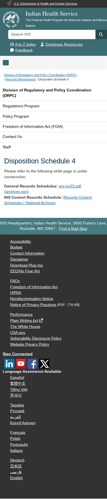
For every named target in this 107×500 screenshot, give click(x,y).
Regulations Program (21, 106)
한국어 (16, 395)
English (16, 478)
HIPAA (15, 293)
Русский (17, 411)
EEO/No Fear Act (25, 271)
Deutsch (17, 460)
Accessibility (20, 241)
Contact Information (27, 253)
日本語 (16, 466)
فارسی (16, 472)
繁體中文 (18, 383)
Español (17, 377)
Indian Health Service (52, 13)
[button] (101, 34)
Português (19, 445)
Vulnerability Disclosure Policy (35, 338)
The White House (25, 327)
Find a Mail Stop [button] (73, 229)
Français (17, 432)
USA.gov (17, 333)
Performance (21, 315)
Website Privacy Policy (29, 344)
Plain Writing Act (24, 321)
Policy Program (16, 116)
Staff (7, 147)
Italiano (16, 451)
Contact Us (12, 137)
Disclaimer (19, 259)
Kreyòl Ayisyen (22, 423)
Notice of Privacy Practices (33, 305)
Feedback (24, 50)
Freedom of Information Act (34, 287)
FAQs (15, 281)
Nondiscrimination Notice (31, 299)
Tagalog (17, 405)
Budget (16, 247)
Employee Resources (64, 44)
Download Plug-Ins (26, 265)
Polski (15, 439)
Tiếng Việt (18, 390)
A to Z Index (25, 44)
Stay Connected (18, 354)
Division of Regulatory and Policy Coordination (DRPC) (47, 93)
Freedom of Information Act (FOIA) (33, 127)
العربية (15, 417)
